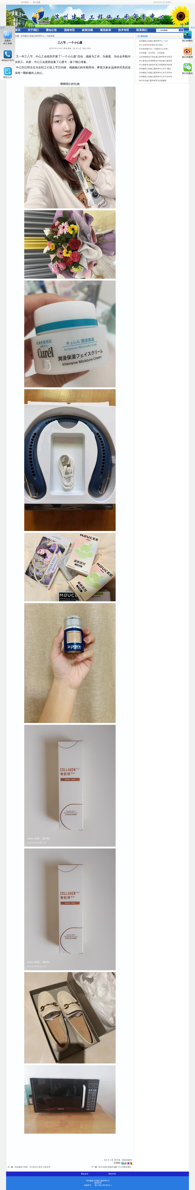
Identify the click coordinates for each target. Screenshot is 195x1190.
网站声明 (112, 1174)
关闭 (2, 27)
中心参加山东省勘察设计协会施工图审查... (156, 61)
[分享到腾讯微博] (122, 1164)
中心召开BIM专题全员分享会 (151, 45)
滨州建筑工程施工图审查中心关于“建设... (155, 69)
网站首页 (84, 1174)
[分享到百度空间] (128, 1164)
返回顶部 (127, 1160)
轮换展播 (50, 36)
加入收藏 (36, 2)
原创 (69, 48)
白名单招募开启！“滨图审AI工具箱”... (154, 49)
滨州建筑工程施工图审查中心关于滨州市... (156, 73)
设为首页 (25, 2)
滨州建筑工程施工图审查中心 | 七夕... (154, 41)
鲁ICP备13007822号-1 (103, 1185)
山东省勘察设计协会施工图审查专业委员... (156, 57)
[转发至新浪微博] (125, 1164)
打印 (117, 1160)
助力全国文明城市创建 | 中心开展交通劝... (115, 1167)
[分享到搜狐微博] (131, 1164)
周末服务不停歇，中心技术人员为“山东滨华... (33, 1167)
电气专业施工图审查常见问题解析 (153, 80)
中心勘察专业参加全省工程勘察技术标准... (156, 65)
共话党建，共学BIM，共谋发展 (152, 53)
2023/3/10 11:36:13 (56, 48)
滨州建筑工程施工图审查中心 (32, 36)
